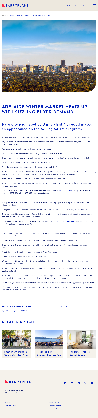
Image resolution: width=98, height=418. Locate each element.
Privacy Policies (54, 402)
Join (85, 5)
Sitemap (7, 402)
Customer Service (10, 406)
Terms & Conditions (55, 406)
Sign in (70, 5)
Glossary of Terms (10, 409)
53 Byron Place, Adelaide (63, 221)
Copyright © (53, 409)
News (4, 15)
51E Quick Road (65, 190)
